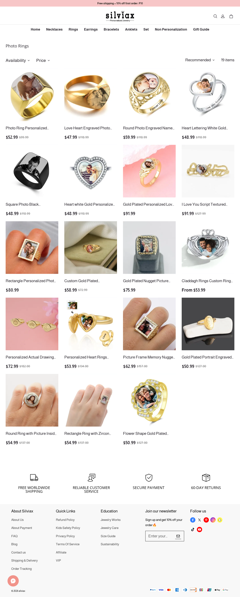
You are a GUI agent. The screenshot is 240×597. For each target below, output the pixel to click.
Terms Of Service (68, 544)
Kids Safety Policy (68, 528)
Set (146, 29)
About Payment (21, 528)
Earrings (91, 29)
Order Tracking (21, 569)
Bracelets (111, 29)
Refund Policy (65, 520)
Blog (14, 544)
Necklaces (54, 29)
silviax (22, 591)
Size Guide (108, 536)
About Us (17, 520)
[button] (215, 16)
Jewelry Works (111, 520)
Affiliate (61, 552)
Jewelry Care (109, 528)
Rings (73, 29)
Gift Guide (201, 29)
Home (35, 29)
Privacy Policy (65, 536)
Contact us (18, 552)
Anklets (131, 29)
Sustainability (110, 544)
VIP (58, 560)
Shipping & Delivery (24, 560)
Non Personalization (171, 29)
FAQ (14, 536)
